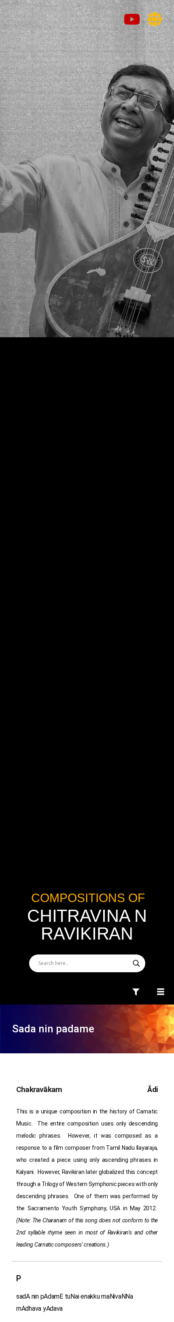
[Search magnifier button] (136, 963)
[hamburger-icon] (136, 992)
